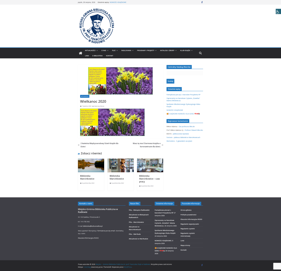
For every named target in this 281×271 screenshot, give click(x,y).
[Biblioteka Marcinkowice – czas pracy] (150, 160)
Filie (113, 50)
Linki (87, 56)
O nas (103, 50)
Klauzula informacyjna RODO (88, 238)
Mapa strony (185, 245)
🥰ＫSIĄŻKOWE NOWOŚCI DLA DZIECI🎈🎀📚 (183, 114)
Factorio (169, 137)
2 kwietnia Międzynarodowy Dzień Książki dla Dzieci (99, 145)
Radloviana (126, 50)
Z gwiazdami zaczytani (184, 141)
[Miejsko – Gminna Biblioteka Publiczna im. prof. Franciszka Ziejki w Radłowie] (80, 53)
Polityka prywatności (188, 215)
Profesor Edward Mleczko (194, 130)
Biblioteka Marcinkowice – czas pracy (149, 178)
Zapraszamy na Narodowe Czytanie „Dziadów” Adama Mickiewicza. (165, 223)
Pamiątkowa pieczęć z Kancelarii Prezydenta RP (183, 95)
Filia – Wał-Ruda (135, 234)
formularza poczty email (106, 231)
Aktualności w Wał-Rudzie (138, 239)
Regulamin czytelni (188, 229)
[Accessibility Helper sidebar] (278, 11)
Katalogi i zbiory (167, 50)
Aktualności (90, 50)
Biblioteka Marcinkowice (87, 177)
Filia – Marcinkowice (136, 222)
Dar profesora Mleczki (187, 126)
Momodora (171, 141)
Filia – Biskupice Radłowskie (139, 210)
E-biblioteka (97, 56)
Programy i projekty (145, 50)
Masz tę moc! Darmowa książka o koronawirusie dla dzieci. (147, 145)
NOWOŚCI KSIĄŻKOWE (118, 2)
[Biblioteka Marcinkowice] (91, 160)
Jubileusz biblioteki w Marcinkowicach (187, 137)
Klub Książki (185, 50)
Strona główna (186, 210)
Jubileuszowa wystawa (181, 134)
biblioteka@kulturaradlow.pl (93, 226)
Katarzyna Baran (99, 106)
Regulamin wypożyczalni (190, 224)
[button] (96, 50)
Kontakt (109, 56)
